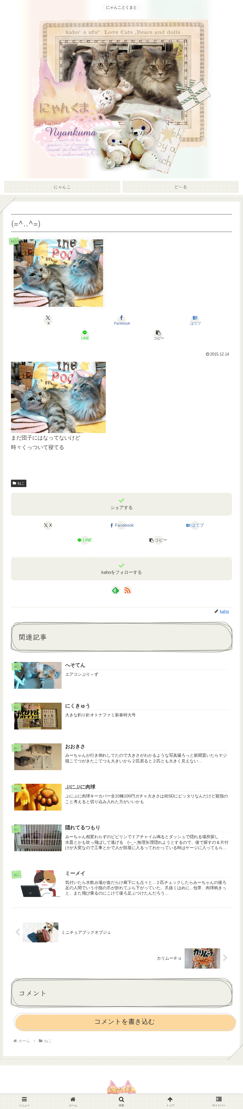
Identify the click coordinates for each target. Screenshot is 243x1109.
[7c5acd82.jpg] (58, 397)
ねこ (21, 483)
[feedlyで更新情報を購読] (115, 590)
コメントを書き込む (124, 1021)
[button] (158, 335)
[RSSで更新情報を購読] (127, 590)
